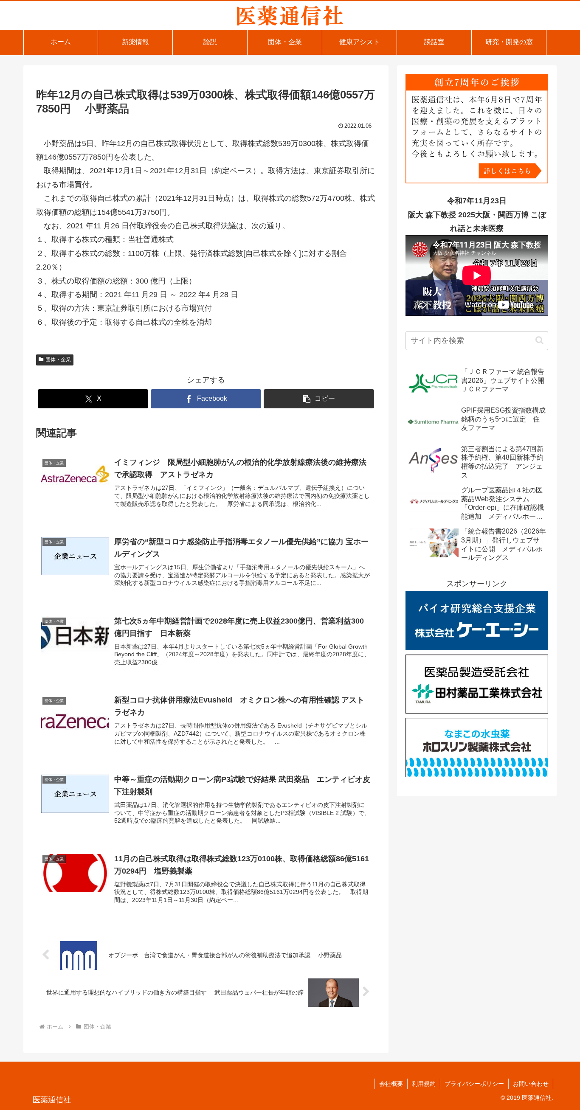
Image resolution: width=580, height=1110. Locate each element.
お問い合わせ (531, 1083)
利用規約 (424, 1083)
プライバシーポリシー (474, 1083)
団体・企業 (58, 360)
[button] (319, 398)
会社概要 (391, 1083)
